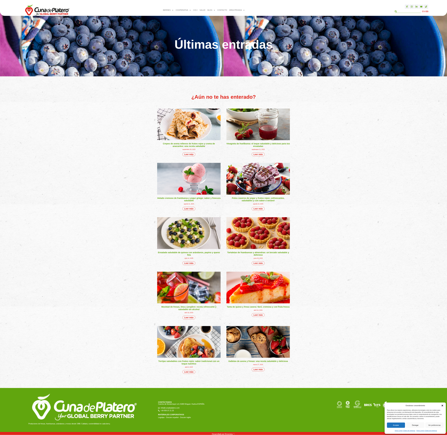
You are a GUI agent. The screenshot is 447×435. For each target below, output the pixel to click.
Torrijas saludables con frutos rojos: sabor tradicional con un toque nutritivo (188, 362)
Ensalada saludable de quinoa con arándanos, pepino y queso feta (189, 253)
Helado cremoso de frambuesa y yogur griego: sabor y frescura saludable (188, 199)
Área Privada (235, 10)
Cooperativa (182, 10)
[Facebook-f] (407, 7)
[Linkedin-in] (416, 7)
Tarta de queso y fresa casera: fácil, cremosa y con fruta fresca (258, 307)
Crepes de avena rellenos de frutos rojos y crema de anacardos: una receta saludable (189, 144)
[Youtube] (421, 7)
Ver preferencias (434, 425)
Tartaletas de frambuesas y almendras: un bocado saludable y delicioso (258, 253)
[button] (442, 405)
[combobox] (408, 11)
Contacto (222, 10)
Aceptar (396, 425)
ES (427, 11)
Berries (167, 10)
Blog (209, 10)
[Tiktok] (426, 7)
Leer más (188, 154)
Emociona (229, 434)
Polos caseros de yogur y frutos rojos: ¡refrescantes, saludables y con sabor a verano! (258, 199)
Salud (202, 10)
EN (423, 11)
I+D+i (195, 10)
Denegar (415, 425)
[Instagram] (412, 7)
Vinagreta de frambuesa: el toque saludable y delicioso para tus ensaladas (258, 144)
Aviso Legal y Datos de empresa (405, 431)
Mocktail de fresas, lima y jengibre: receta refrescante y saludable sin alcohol (188, 308)
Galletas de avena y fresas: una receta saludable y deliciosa (258, 361)
